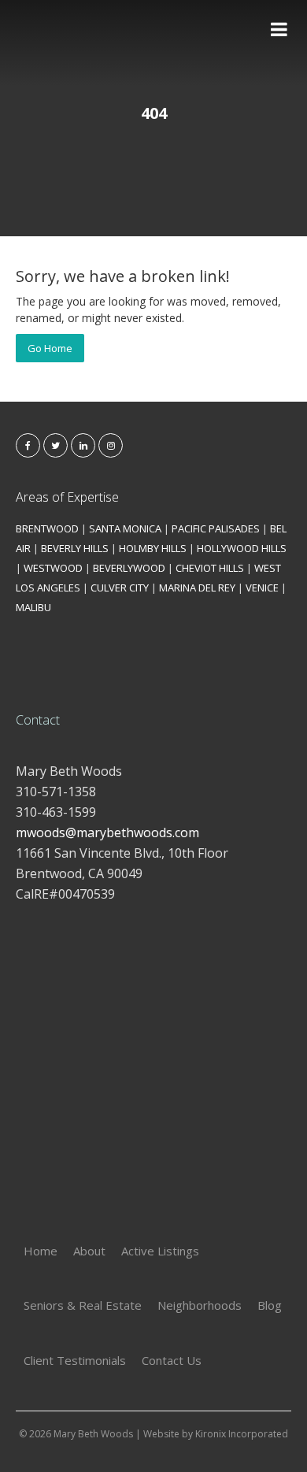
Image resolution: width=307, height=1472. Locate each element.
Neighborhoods (199, 1305)
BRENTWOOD (47, 528)
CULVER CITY (120, 587)
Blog (269, 1305)
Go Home (50, 348)
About (89, 1251)
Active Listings (160, 1251)
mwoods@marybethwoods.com (107, 832)
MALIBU (33, 607)
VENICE (262, 587)
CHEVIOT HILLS (210, 568)
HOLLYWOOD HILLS (242, 548)
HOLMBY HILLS (153, 548)
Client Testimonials (75, 1360)
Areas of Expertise (67, 497)
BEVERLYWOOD (129, 568)
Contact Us (172, 1360)
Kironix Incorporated (241, 1433)
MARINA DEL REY (197, 587)
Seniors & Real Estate (83, 1305)
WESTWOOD (53, 568)
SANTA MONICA (125, 528)
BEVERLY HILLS (75, 548)
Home (40, 1251)
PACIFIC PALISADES (216, 528)
